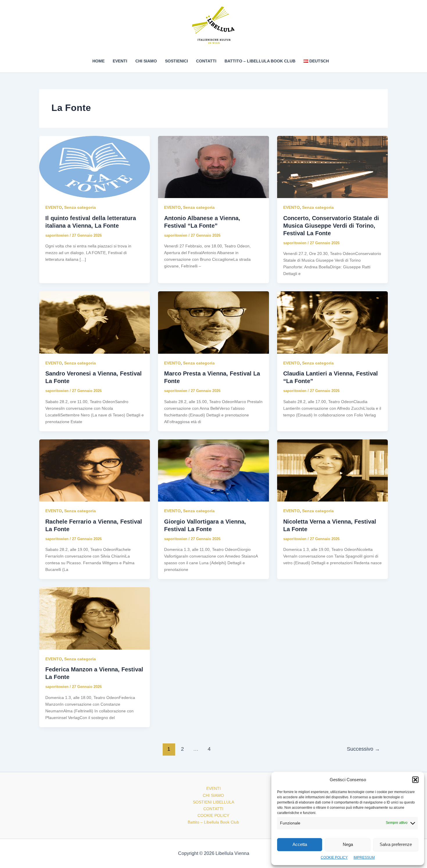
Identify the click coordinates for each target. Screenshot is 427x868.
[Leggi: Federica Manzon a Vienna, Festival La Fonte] (94, 618)
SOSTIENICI (176, 61)
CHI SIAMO (146, 61)
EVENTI (120, 61)
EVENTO (53, 207)
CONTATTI (206, 61)
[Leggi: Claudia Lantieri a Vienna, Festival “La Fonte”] (332, 322)
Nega (348, 844)
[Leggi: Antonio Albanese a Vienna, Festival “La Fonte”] (213, 166)
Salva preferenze (396, 844)
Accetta (300, 844)
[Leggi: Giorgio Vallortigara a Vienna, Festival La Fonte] (213, 470)
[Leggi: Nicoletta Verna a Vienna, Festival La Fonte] (332, 470)
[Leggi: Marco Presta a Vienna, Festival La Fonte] (213, 322)
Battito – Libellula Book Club (260, 61)
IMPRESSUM (364, 858)
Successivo (363, 749)
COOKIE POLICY (334, 858)
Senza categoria (80, 207)
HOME (98, 61)
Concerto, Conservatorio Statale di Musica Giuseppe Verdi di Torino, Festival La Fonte (331, 225)
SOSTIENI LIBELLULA (213, 802)
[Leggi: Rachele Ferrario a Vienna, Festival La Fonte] (94, 470)
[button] (415, 780)
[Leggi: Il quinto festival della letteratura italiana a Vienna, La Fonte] (94, 166)
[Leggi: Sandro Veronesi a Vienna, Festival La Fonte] (94, 322)
